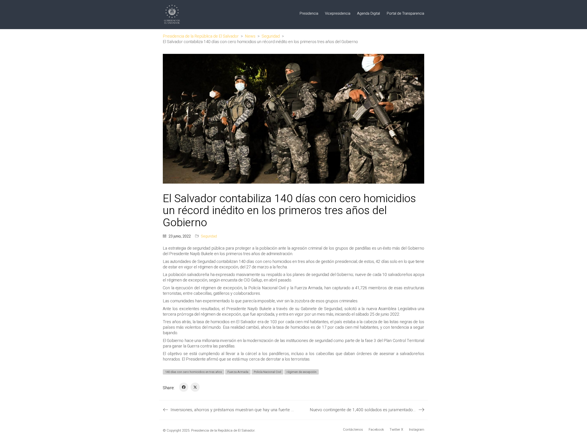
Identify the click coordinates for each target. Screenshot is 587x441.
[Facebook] (183, 387)
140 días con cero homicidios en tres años (193, 372)
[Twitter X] (195, 387)
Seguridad (209, 236)
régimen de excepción (301, 372)
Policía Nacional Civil (267, 372)
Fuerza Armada (237, 372)
